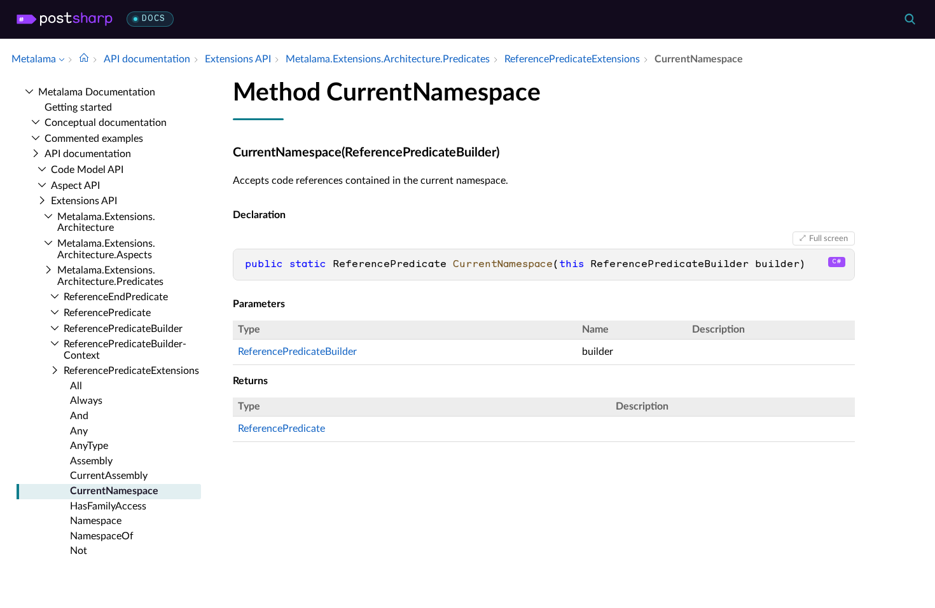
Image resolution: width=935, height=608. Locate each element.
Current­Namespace (114, 491)
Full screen (828, 238)
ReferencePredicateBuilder (297, 352)
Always (86, 401)
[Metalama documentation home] (84, 59)
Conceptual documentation (106, 123)
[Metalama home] (64, 19)
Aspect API (75, 186)
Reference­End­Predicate (116, 297)
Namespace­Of (102, 536)
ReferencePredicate (281, 429)
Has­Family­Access (108, 506)
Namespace (95, 521)
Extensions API (84, 201)
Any (79, 431)
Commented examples (94, 139)
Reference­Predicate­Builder (123, 329)
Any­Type (89, 446)
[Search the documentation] (909, 19)
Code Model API (87, 170)
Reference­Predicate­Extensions (131, 371)
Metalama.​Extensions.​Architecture (106, 222)
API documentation (88, 154)
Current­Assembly (109, 476)
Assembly (91, 461)
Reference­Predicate (107, 313)
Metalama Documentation (96, 92)
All (76, 386)
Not (78, 551)
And (79, 416)
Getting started (78, 107)
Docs (153, 19)
